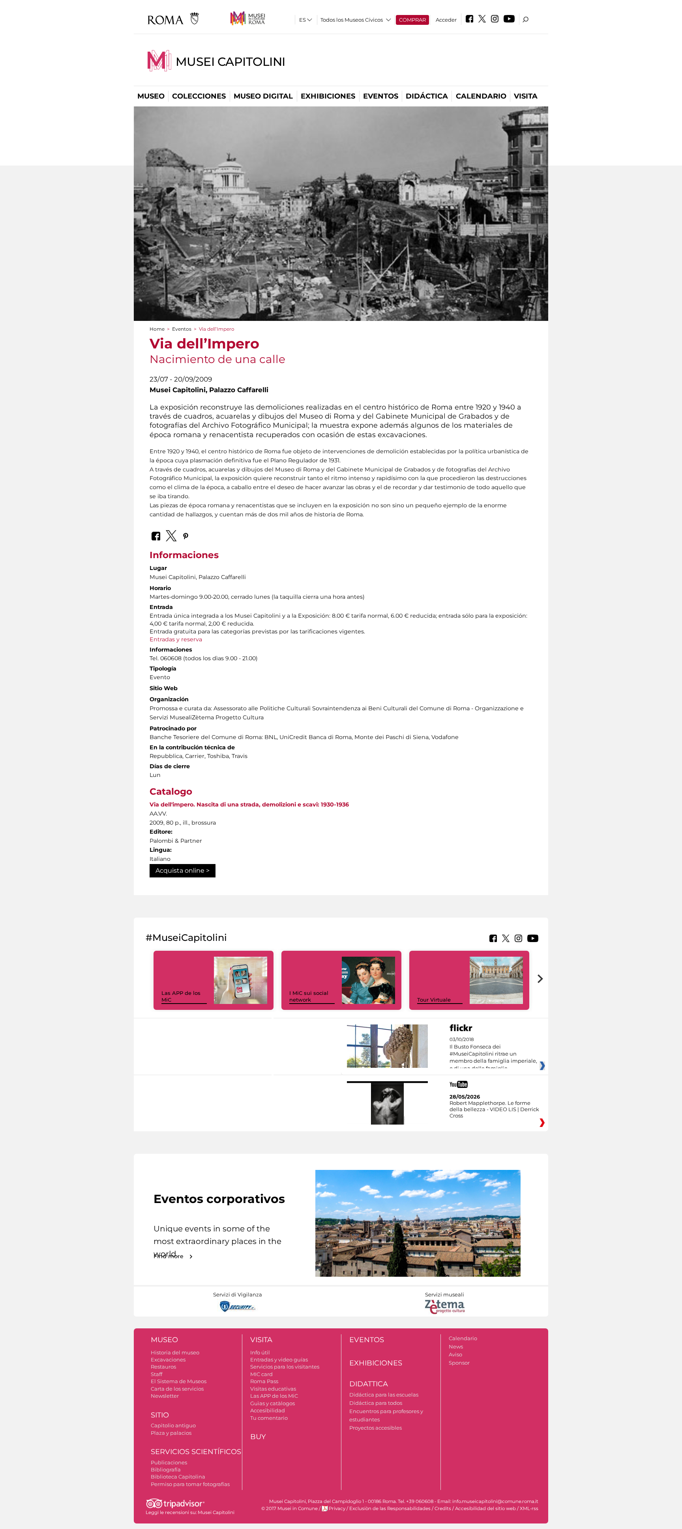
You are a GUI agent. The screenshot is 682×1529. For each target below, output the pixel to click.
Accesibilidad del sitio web (485, 1508)
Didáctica (427, 96)
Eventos (380, 96)
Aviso (455, 1354)
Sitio (160, 1415)
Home (157, 329)
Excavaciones (168, 1359)
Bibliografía (166, 1469)
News (456, 1346)
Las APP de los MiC (274, 1396)
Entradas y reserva (176, 639)
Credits (443, 1508)
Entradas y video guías (279, 1359)
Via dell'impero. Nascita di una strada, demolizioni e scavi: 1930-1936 (249, 804)
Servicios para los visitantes (284, 1366)
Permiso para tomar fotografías (190, 1484)
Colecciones (199, 96)
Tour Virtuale (434, 999)
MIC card (261, 1374)
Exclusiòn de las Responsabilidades (390, 1508)
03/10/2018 (493, 1057)
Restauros (163, 1366)
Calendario (481, 96)
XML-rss (529, 1508)
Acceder (446, 20)
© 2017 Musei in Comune (289, 1508)
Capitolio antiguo (173, 1425)
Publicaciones (169, 1462)
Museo (151, 96)
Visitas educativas (273, 1389)
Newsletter (165, 1396)
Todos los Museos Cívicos (351, 20)
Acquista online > (183, 870)
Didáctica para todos (375, 1403)
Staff (156, 1374)
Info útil (260, 1352)
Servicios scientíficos (196, 1451)
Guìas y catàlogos (272, 1403)
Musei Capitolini (230, 61)
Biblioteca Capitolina (178, 1476)
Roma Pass (264, 1381)
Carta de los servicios (177, 1389)
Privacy (337, 1508)
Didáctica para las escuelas (383, 1394)
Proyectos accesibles (375, 1428)
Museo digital (263, 96)
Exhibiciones (328, 96)
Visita (526, 96)
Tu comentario (269, 1418)
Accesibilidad (267, 1410)
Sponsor (459, 1363)
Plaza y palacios (171, 1433)
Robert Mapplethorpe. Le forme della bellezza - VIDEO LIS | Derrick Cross (494, 1109)
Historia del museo (175, 1352)
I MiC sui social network (308, 996)
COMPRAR (412, 20)
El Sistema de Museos (178, 1381)
